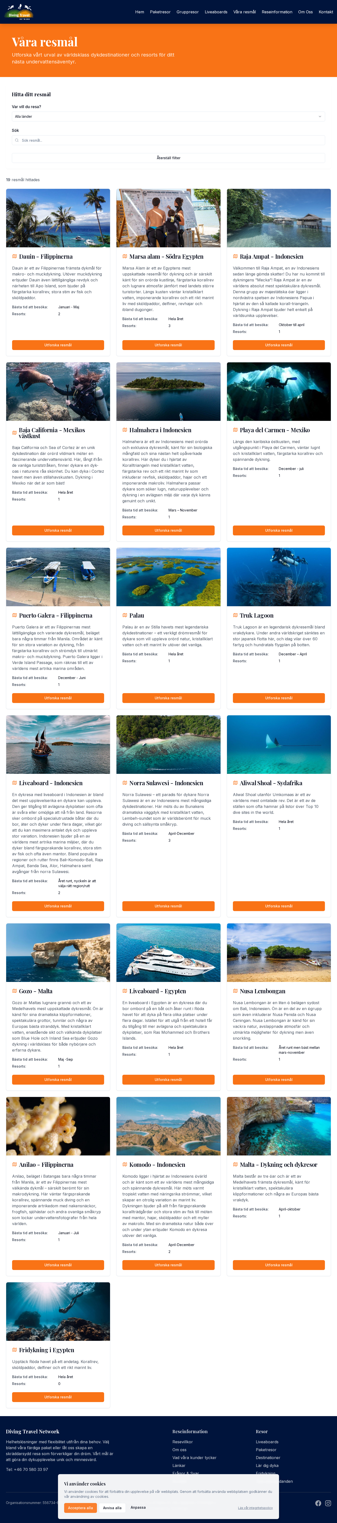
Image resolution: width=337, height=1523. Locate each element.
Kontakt (326, 11)
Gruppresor (188, 11)
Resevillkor (182, 1441)
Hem (139, 11)
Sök (15, 130)
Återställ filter (168, 158)
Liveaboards (216, 11)
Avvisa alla (112, 1508)
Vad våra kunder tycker (194, 1457)
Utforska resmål (58, 345)
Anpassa (138, 1507)
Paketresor (160, 11)
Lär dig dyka (267, 1465)
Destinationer (268, 1457)
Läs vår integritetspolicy (255, 1508)
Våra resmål (244, 11)
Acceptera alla (80, 1508)
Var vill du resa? (26, 106)
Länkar (179, 1465)
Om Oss (305, 11)
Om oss (179, 1449)
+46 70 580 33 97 (31, 1469)
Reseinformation (277, 11)
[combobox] (168, 116)
